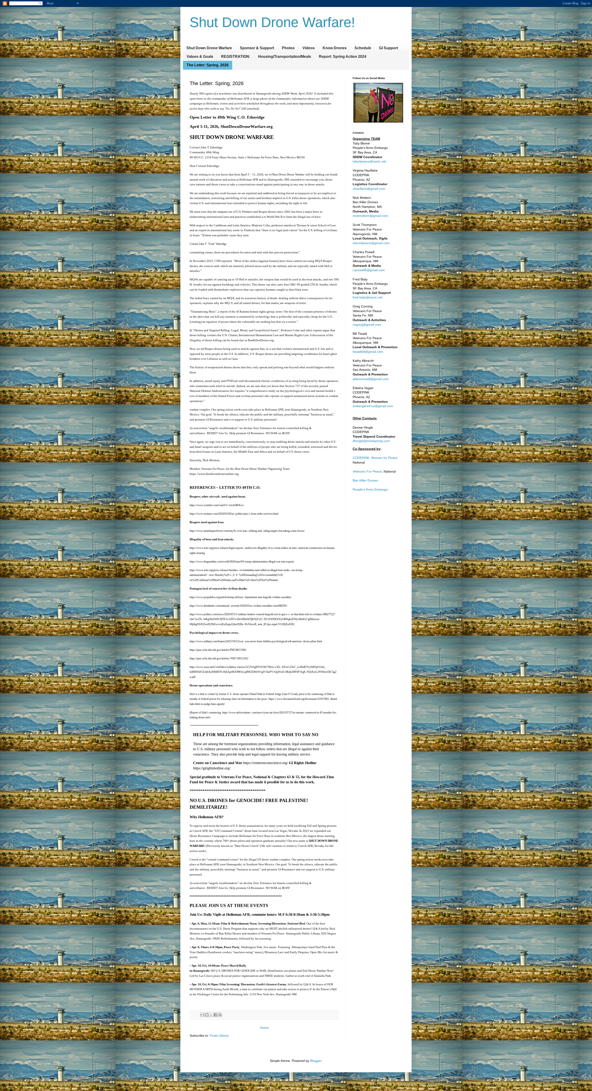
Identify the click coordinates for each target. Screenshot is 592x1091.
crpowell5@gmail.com (369, 270)
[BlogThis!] (206, 1014)
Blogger (315, 1061)
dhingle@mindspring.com (371, 441)
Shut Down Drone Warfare (209, 48)
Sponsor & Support (257, 48)
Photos (288, 48)
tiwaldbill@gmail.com (368, 351)
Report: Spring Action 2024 (342, 56)
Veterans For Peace (367, 471)
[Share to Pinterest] (220, 1014)
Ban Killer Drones (365, 480)
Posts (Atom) (219, 1035)
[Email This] (202, 1014)
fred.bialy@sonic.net (367, 297)
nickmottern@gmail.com (370, 216)
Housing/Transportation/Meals (284, 56)
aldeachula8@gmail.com (371, 379)
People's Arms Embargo (370, 489)
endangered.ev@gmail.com (373, 406)
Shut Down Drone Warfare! (272, 22)
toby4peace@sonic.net (369, 161)
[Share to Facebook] (215, 1014)
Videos (308, 48)
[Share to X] (211, 1014)
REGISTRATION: (235, 56)
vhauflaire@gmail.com (369, 189)
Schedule (363, 48)
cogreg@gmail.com (367, 324)
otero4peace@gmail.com (371, 243)
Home (264, 1028)
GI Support (388, 48)
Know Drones (335, 48)
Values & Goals (200, 56)
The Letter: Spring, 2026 (207, 65)
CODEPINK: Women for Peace (375, 458)
